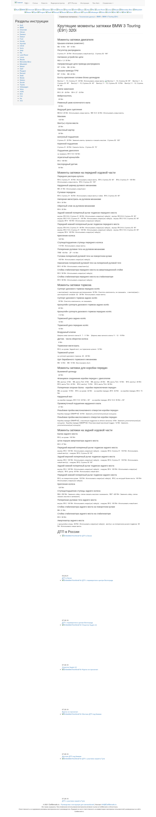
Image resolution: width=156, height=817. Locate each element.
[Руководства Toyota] (84, 12)
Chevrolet (23, 30)
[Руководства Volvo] (102, 12)
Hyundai (23, 43)
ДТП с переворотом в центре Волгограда (77, 622)
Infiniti (22, 46)
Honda (22, 41)
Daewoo (23, 34)
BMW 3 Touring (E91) (110, 16)
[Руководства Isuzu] (81, 9)
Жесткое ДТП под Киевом (71, 756)
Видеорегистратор (58, 3)
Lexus (22, 57)
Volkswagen (24, 87)
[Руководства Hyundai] (67, 9)
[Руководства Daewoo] (46, 9)
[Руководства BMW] (22, 9)
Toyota (22, 84)
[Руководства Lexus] (109, 9)
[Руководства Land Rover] (100, 9)
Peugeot (23, 71)
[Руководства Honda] (59, 9)
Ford (21, 39)
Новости (44, 3)
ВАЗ (21, 94)
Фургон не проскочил (70, 712)
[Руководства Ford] (53, 9)
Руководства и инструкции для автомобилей (77, 804)
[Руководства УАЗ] (129, 12)
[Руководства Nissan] (28, 12)
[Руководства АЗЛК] (108, 12)
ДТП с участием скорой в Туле (73, 801)
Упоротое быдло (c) (69, 667)
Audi (21, 25)
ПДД (26, 3)
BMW (22, 27)
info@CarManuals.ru (109, 804)
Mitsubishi (23, 64)
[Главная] (19, 2)
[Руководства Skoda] (63, 12)
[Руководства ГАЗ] (119, 12)
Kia (21, 52)
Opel (21, 68)
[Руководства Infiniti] (75, 9)
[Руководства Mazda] (115, 9)
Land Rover (24, 55)
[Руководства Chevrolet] (30, 9)
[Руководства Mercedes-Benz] (126, 9)
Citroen (22, 32)
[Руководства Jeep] (87, 9)
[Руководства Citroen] (38, 9)
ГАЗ (21, 96)
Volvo (22, 89)
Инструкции (84, 3)
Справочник (107, 3)
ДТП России (72, 3)
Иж (21, 98)
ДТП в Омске (67, 578)
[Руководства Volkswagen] (93, 12)
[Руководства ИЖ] (124, 12)
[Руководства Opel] (34, 12)
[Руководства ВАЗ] (114, 12)
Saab (22, 75)
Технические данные (87, 16)
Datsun (22, 36)
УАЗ (21, 100)
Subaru (22, 80)
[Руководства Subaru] (70, 12)
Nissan (22, 66)
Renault (22, 73)
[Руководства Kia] (92, 9)
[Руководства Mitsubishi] (137, 9)
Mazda (22, 59)
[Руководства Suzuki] (77, 12)
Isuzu (22, 48)
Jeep (21, 50)
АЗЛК (22, 91)
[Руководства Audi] (16, 9)
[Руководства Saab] (48, 12)
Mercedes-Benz (25, 62)
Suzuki (22, 82)
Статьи (35, 3)
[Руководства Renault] (55, 12)
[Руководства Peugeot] (41, 12)
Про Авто (96, 3)
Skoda (22, 78)
